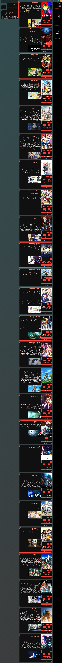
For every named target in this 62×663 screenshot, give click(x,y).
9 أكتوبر (43, 232)
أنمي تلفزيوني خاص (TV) (48, 44)
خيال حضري (44, 22)
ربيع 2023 (60, 17)
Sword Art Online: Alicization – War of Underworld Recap (34, 271)
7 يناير (43, 489)
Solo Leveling (34, 475)
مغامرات (48, 74)
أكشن (49, 22)
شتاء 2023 (59, 16)
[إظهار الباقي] (9, 18)
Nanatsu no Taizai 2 (34, 81)
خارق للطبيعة (45, 574)
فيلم (50, 436)
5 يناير (43, 651)
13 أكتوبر (43, 358)
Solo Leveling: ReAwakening (34, 447)
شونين (43, 74)
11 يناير (43, 122)
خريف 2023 (59, 19)
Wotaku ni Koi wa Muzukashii (34, 289)
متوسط (47, 96)
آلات (46, 628)
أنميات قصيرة (59, 4)
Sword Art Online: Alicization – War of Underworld (34, 344)
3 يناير (43, 18)
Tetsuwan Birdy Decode (34, 396)
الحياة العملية (47, 602)
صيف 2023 (59, 18)
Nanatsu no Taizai (34, 55)
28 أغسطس (44, 206)
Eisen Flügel (34, 422)
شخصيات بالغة (44, 308)
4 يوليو (43, 278)
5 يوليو (43, 410)
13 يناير (43, 96)
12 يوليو (43, 384)
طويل (47, 150)
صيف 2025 (59, 29)
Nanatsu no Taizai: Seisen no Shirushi (34, 192)
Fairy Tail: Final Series (34, 503)
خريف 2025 (59, 30)
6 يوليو (43, 624)
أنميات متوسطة (59, 5)
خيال (47, 22)
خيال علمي (49, 628)
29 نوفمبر (43, 461)
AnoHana (34, 555)
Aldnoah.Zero (34, 609)
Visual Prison (34, 218)
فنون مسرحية (46, 182)
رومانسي (47, 308)
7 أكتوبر (43, 517)
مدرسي (43, 182)
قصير (44, 43)
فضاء (43, 600)
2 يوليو (43, 44)
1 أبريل (43, 596)
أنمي (50, 18)
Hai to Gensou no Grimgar (34, 107)
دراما (45, 126)
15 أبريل (43, 570)
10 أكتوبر (43, 176)
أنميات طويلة (59, 6)
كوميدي (50, 308)
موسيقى (50, 182)
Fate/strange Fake (34, 3)
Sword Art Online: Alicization (34, 317)
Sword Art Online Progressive (34, 244)
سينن (44, 602)
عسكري (45, 439)
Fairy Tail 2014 (34, 529)
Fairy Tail (34, 135)
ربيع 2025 (60, 28)
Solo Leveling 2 (34, 636)
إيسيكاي (47, 128)
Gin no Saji (34, 369)
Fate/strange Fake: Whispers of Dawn (34, 30)
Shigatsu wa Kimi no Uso (34, 162)
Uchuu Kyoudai (34, 581)
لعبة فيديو (43, 263)
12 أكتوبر (43, 150)
